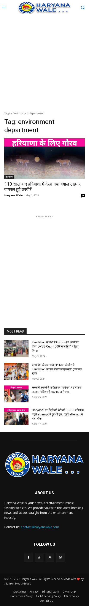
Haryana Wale (13, 195)
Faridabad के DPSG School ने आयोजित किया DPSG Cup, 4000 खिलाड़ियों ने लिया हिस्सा (55, 346)
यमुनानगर (9, 176)
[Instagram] (39, 557)
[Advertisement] (44, 62)
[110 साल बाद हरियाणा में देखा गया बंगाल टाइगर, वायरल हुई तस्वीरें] (44, 158)
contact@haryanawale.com (40, 527)
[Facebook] (28, 557)
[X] (50, 557)
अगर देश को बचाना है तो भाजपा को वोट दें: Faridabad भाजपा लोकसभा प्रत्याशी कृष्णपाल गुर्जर (57, 369)
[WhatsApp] (60, 557)
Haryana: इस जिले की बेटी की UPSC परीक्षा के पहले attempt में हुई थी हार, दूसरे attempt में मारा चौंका (58, 414)
